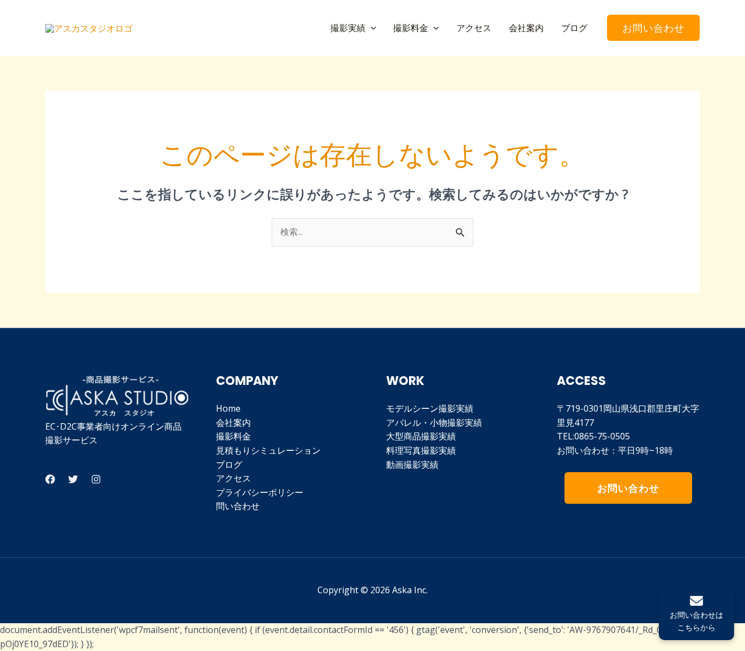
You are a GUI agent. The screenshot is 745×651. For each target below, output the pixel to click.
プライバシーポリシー (259, 492)
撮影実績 (348, 28)
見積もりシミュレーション (268, 450)
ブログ (574, 28)
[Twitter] (73, 479)
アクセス (473, 28)
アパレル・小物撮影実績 (434, 423)
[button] (653, 28)
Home (228, 408)
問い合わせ (238, 506)
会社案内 (526, 28)
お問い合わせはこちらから (696, 621)
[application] (370, 28)
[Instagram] (96, 479)
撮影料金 (410, 28)
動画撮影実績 (412, 465)
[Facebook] (50, 479)
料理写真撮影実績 (421, 450)
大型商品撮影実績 (421, 436)
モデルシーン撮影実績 (429, 408)
